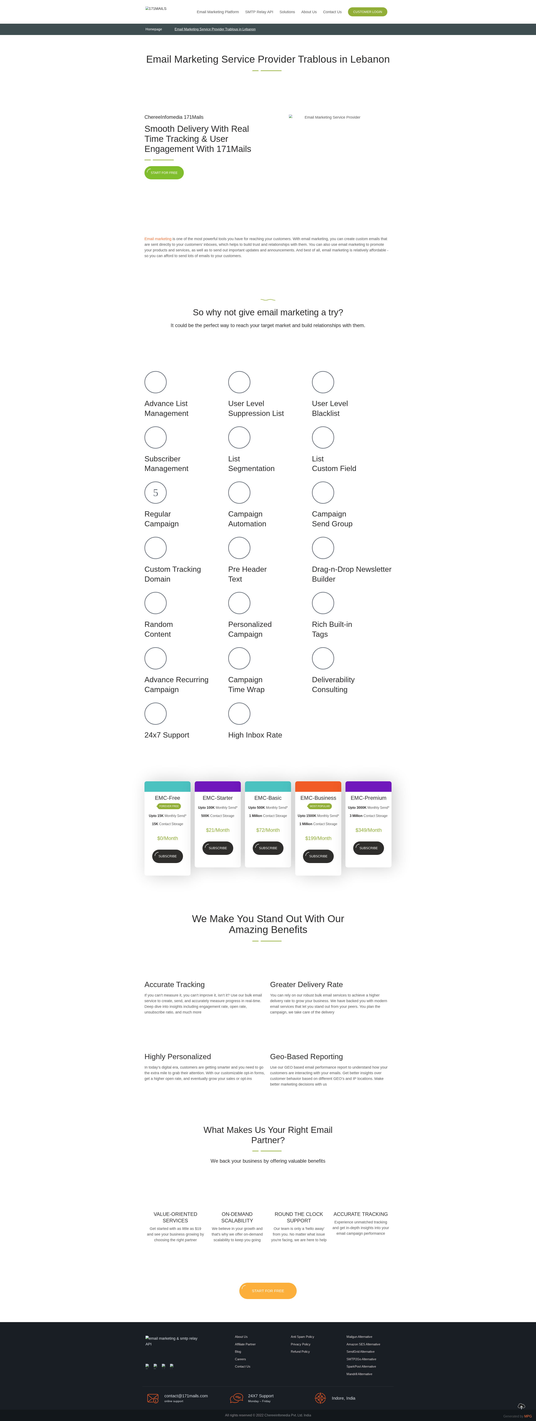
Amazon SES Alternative (363, 1344)
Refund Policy (300, 1351)
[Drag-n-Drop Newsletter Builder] (323, 548)
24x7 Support (166, 735)
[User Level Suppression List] (239, 382)
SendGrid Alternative (361, 1351)
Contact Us (332, 12)
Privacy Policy (301, 1344)
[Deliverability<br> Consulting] (323, 658)
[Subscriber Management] (155, 437)
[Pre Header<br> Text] (239, 548)
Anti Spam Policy (302, 1336)
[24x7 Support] (155, 714)
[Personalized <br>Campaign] (239, 603)
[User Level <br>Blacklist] (323, 382)
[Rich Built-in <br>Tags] (323, 603)
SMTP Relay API (259, 12)
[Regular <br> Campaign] (155, 492)
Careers (240, 1359)
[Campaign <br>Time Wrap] (239, 658)
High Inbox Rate (255, 735)
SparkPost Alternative (361, 1366)
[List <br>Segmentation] (239, 437)
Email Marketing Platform (218, 12)
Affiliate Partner (245, 1344)
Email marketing (157, 239)
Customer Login (367, 12)
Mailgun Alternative (359, 1336)
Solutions (287, 12)
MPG (528, 1416)
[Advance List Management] (155, 382)
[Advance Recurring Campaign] (155, 658)
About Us (309, 12)
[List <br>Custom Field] (323, 437)
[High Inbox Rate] (239, 714)
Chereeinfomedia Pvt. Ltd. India (287, 1415)
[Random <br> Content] (155, 603)
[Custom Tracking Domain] (155, 548)
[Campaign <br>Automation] (239, 492)
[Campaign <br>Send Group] (323, 492)
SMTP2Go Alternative (361, 1359)
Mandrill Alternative (359, 1374)
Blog (238, 1351)
